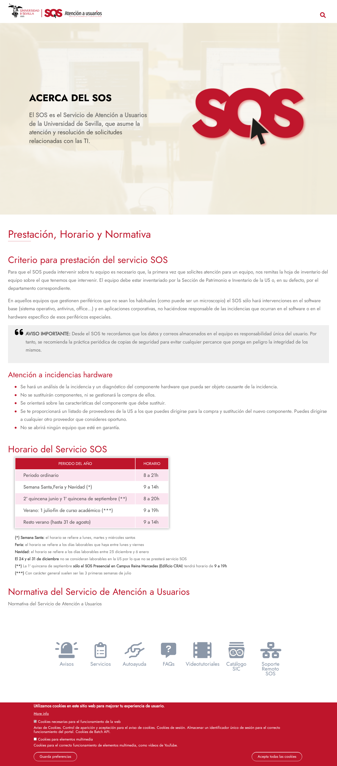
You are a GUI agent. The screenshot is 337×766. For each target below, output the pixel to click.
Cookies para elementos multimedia (65, 739)
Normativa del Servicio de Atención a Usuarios (55, 603)
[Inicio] (73, 15)
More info (41, 714)
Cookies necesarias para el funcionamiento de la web (79, 721)
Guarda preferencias (55, 756)
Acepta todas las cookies (277, 756)
